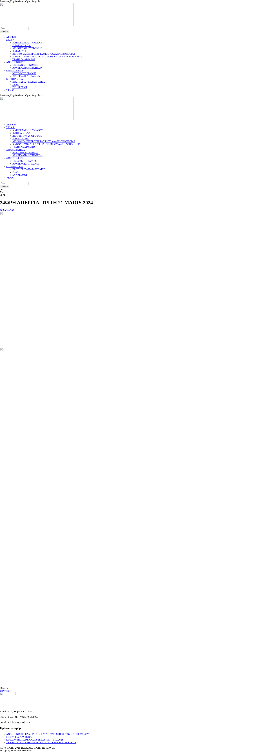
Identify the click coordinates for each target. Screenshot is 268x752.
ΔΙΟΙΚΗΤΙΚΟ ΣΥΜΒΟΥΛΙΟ (27, 48)
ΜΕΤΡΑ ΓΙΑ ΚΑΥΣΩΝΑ (19, 737)
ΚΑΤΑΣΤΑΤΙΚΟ (20, 51)
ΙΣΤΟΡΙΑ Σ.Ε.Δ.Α (21, 45)
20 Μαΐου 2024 (7, 210)
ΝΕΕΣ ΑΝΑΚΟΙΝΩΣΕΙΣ (25, 65)
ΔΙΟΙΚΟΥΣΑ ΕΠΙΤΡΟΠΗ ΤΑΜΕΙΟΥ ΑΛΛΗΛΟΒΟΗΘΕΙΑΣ (43, 53)
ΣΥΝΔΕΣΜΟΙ (19, 87)
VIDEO (10, 90)
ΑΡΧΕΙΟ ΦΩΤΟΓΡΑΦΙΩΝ (26, 76)
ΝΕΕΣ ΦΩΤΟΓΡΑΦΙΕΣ (24, 73)
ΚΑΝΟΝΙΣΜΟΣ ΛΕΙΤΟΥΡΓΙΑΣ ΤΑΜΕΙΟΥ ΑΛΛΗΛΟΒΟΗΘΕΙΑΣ (47, 56)
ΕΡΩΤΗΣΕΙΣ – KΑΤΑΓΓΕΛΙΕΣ (28, 81)
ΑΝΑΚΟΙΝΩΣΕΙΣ (15, 62)
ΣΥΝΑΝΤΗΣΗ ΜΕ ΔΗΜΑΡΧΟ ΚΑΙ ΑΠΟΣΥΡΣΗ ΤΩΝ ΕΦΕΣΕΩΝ (41, 742)
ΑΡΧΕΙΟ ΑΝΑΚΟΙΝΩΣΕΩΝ (27, 67)
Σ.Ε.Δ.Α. (10, 39)
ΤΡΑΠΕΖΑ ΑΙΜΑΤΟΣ (23, 59)
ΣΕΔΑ (15, 84)
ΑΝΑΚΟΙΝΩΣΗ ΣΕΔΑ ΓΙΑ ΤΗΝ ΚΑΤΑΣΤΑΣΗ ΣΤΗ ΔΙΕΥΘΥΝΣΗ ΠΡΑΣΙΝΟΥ (47, 734)
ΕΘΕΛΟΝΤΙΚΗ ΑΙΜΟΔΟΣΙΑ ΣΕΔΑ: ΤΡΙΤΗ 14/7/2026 (34, 739)
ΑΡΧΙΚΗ (11, 37)
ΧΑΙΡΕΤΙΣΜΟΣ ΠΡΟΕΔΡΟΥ (27, 42)
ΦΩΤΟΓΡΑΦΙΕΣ (14, 70)
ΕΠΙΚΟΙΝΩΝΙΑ (14, 79)
